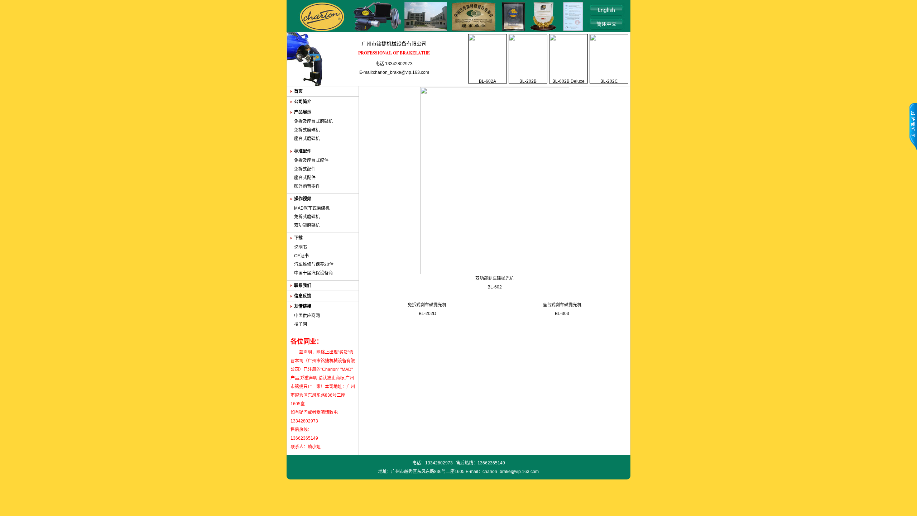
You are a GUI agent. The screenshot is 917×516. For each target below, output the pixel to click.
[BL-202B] (528, 58)
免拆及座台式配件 (311, 160)
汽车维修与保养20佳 (313, 264)
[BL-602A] (487, 58)
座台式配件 (305, 177)
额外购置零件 (307, 186)
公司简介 (302, 101)
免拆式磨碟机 (307, 130)
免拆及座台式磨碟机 (313, 121)
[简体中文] (607, 24)
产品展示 (302, 112)
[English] (607, 10)
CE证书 (301, 255)
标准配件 (302, 151)
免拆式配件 (305, 169)
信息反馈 (302, 295)
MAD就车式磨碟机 (312, 208)
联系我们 (302, 285)
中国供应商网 (307, 315)
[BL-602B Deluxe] (568, 58)
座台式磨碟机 (307, 138)
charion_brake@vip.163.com (510, 471)
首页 (298, 91)
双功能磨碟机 (307, 225)
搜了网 (300, 324)
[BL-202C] (609, 58)
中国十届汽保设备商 (313, 273)
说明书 (300, 247)
